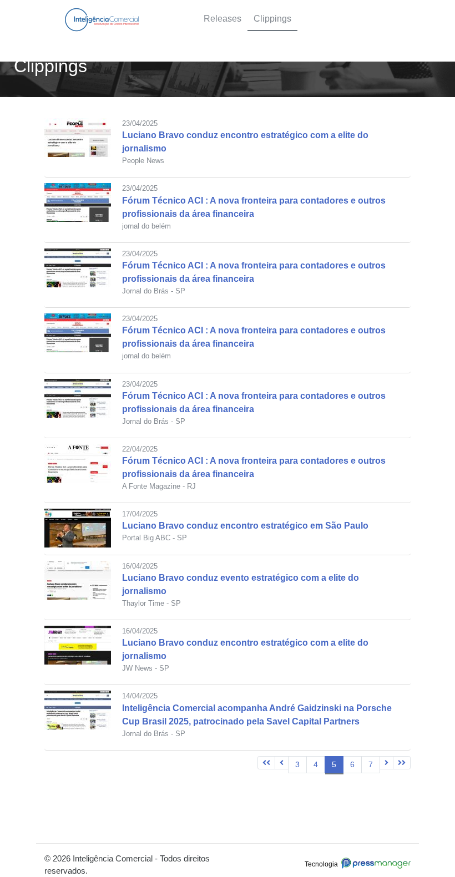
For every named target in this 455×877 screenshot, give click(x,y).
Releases (222, 18)
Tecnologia (323, 864)
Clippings (272, 18)
